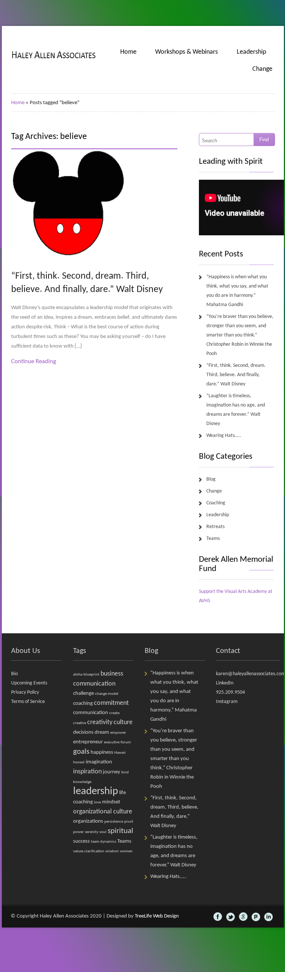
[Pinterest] (255, 916)
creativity (99, 722)
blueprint (91, 675)
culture (123, 722)
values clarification (88, 851)
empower (118, 733)
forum (126, 742)
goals (81, 752)
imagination (99, 762)
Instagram (227, 701)
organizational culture (102, 811)
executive (111, 742)
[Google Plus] (243, 916)
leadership (95, 791)
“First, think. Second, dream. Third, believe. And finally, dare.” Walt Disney (236, 375)
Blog (211, 479)
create (114, 713)
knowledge (82, 782)
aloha (77, 675)
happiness (102, 752)
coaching (83, 703)
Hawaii (120, 753)
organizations (88, 821)
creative (79, 723)
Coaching (215, 503)
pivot (128, 822)
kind (125, 772)
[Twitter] (230, 916)
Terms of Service (28, 701)
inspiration (87, 771)
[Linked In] (268, 916)
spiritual (120, 831)
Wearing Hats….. (223, 435)
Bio (14, 674)
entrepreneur (88, 742)
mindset (111, 802)
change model (106, 694)
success (81, 841)
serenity (91, 832)
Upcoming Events (29, 683)
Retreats (215, 527)
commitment (111, 703)
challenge (83, 693)
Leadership (251, 52)
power (78, 832)
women (126, 851)
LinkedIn (224, 683)
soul (103, 832)
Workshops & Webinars (186, 52)
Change (262, 69)
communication (90, 713)
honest (79, 762)
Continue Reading (33, 361)
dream (102, 732)
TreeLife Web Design (157, 916)
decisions (83, 732)
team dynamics (103, 842)
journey (111, 772)
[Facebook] (217, 916)
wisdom (112, 851)
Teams (213, 538)
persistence (113, 822)
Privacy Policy (25, 692)
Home (128, 52)
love (97, 802)
